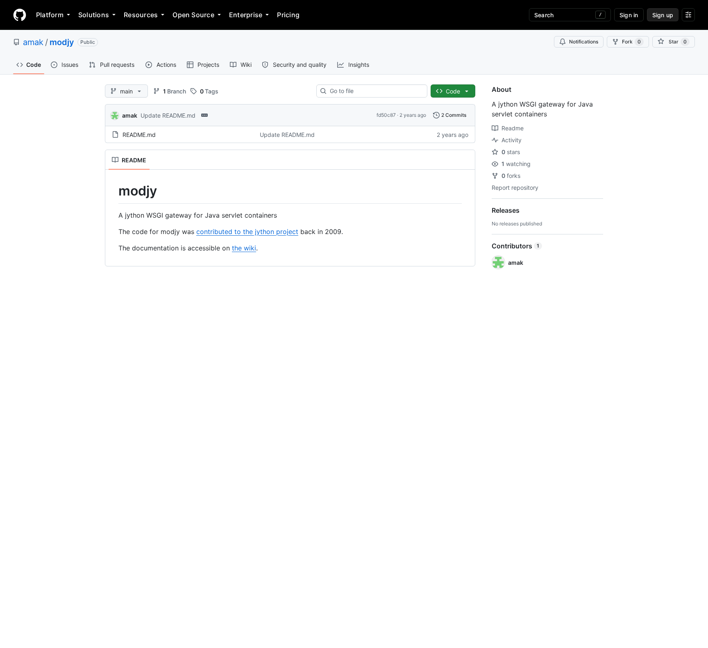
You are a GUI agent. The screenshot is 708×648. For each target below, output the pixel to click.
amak (33, 42)
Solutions (93, 15)
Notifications (583, 42)
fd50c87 (386, 115)
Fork (631, 42)
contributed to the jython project (247, 231)
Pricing (288, 15)
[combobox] (375, 91)
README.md (139, 134)
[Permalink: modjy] (112, 191)
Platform (50, 15)
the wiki (244, 248)
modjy (62, 42)
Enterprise (245, 15)
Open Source (193, 15)
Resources (141, 15)
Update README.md (168, 115)
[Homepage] (19, 14)
